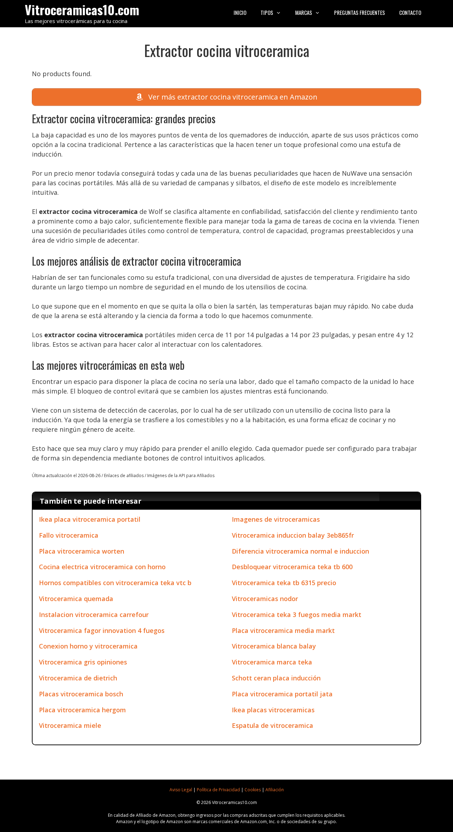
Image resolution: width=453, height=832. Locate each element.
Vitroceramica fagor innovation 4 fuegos (102, 630)
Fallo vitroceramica (68, 535)
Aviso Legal (181, 790)
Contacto (410, 12)
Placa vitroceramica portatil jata (282, 694)
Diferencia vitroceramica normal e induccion (300, 551)
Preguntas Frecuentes (359, 12)
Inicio (240, 12)
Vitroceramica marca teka (272, 662)
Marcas (303, 12)
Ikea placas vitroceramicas (273, 710)
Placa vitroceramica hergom (82, 710)
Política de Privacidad (218, 790)
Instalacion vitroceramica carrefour (94, 614)
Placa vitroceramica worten (81, 551)
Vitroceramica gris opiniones (83, 662)
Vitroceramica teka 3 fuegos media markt (296, 614)
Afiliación (274, 790)
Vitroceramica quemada (76, 598)
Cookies (253, 790)
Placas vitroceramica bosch (81, 694)
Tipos (266, 12)
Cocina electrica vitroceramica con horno (102, 566)
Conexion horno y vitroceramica (88, 646)
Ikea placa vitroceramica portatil (90, 519)
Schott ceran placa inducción (276, 678)
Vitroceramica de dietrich (78, 678)
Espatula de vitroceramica (272, 725)
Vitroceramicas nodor (265, 598)
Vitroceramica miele (70, 725)
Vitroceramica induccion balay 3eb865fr (293, 535)
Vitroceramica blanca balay (274, 646)
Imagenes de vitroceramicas (276, 519)
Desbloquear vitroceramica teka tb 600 (292, 566)
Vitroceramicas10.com (82, 9)
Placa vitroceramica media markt (283, 630)
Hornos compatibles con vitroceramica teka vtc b (115, 582)
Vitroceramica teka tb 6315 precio (284, 582)
